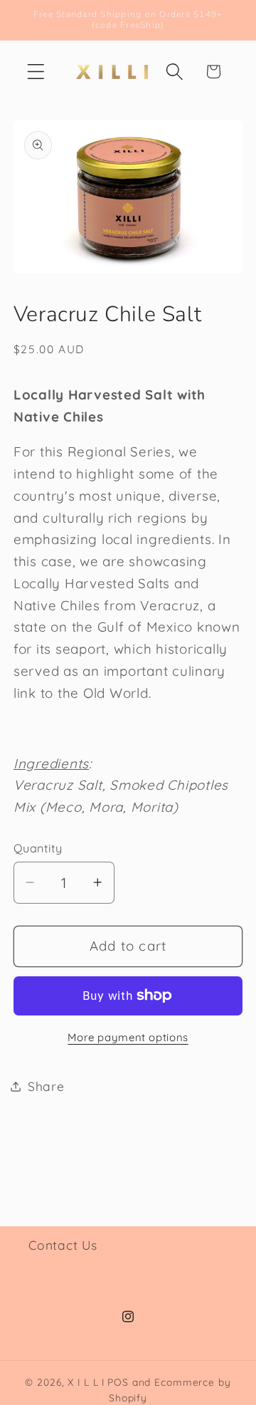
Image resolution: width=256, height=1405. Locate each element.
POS (118, 1382)
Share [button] (46, 1086)
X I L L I (86, 1382)
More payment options (128, 1037)
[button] (35, 71)
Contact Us (62, 1245)
